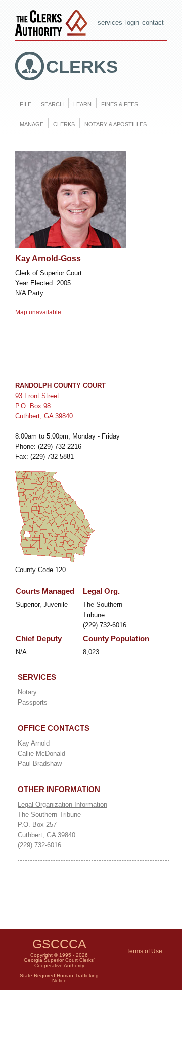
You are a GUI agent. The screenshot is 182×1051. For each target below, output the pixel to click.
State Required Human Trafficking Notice (59, 978)
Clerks (82, 66)
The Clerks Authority (53, 24)
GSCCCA (59, 944)
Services (110, 22)
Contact (153, 22)
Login (132, 22)
